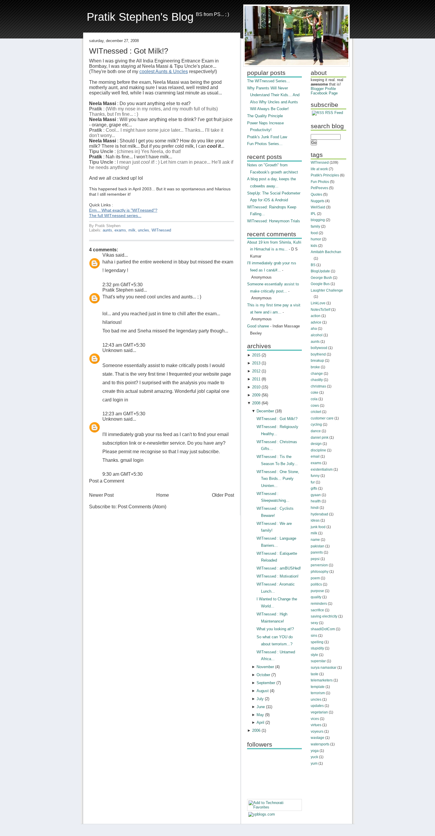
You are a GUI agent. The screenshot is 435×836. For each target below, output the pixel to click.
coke (314, 392)
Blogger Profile (323, 88)
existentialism (322, 469)
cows (315, 405)
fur (313, 482)
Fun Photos (320, 182)
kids (314, 246)
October (263, 675)
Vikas (108, 255)
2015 (256, 355)
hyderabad (319, 514)
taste (314, 674)
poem (315, 578)
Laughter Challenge (327, 290)
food (314, 233)
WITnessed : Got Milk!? (128, 51)
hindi (315, 508)
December (265, 411)
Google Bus (320, 284)
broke (315, 367)
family (315, 226)
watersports (320, 744)
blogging (318, 220)
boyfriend (318, 354)
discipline (318, 450)
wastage (317, 738)
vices (315, 719)
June (261, 707)
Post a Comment (106, 480)
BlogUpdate (320, 271)
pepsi (315, 559)
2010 (256, 387)
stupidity (317, 648)
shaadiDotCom (323, 629)
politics (316, 584)
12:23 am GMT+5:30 (123, 413)
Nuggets (317, 201)
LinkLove (318, 303)
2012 (256, 371)
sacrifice (317, 610)
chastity (317, 380)
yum (314, 763)
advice (316, 322)
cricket (316, 412)
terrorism (318, 693)
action (315, 316)
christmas (318, 386)
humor (316, 239)
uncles (143, 230)
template (318, 687)
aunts (107, 230)
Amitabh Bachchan (326, 252)
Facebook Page (324, 93)
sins (314, 636)
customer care (322, 418)
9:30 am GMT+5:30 (122, 474)
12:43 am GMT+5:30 (123, 345)
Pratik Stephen (117, 289)
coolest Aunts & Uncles (163, 71)
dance (316, 431)
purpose (317, 591)
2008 (256, 403)
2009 (256, 395)
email (315, 456)
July (260, 699)
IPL (313, 214)
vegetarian (319, 712)
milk (132, 230)
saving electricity (324, 616)
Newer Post (101, 495)
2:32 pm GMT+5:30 (122, 284)
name (315, 540)
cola (314, 399)
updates (317, 706)
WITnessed (161, 230)
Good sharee (258, 326)
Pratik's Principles (325, 175)
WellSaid (318, 207)
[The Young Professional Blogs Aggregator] (261, 814)
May (260, 715)
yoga (315, 751)
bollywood (319, 348)
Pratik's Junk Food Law (267, 137)
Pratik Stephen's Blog (140, 16)
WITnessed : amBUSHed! (279, 568)
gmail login (132, 460)
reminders (319, 604)
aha (314, 329)
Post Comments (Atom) (142, 506)
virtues (316, 725)
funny (315, 476)
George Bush (321, 278)
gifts (314, 488)
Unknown (112, 350)
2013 (256, 363)
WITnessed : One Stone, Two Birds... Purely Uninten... (278, 479)
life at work (319, 169)
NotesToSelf (320, 310)
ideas (315, 520)
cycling (316, 424)
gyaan (316, 495)
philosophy (319, 572)
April (260, 722)
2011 (256, 379)
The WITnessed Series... (268, 81)
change (317, 374)
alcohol (317, 335)
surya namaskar (323, 667)
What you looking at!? (275, 629)
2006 (256, 730)
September (266, 683)
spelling (317, 642)
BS (313, 265)
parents (317, 552)
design (316, 444)
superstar (318, 661)
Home (162, 495)
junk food (318, 527)
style (314, 655)
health (316, 501)
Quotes (316, 194)
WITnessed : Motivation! (278, 576)
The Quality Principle (265, 116)
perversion (319, 565)
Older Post (223, 495)
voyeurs (317, 731)
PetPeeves (319, 188)
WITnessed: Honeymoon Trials (273, 221)
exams (120, 230)
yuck (314, 757)
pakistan (317, 546)
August (263, 691)
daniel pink (319, 437)
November (265, 667)
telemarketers (322, 680)
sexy (314, 623)
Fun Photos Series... (265, 144)
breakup (317, 360)
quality (316, 597)
